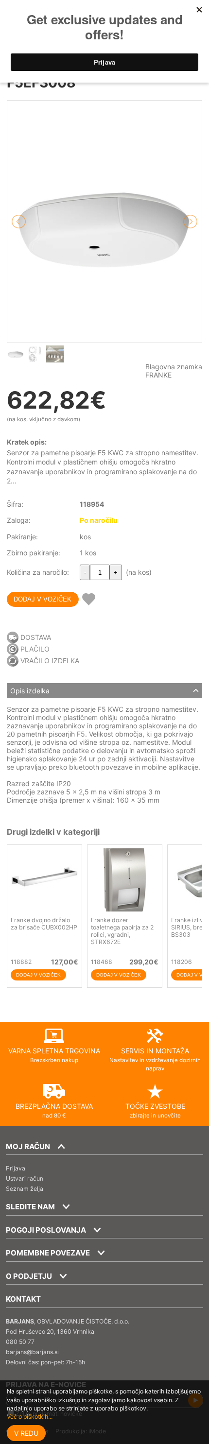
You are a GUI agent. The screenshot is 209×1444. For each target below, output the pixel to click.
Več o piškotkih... (29, 1416)
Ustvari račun (24, 1178)
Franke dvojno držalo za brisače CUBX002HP (44, 923)
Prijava (15, 1168)
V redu (26, 1433)
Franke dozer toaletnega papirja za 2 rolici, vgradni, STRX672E (122, 930)
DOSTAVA (35, 637)
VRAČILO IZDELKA (49, 660)
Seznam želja (24, 1188)
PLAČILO (35, 649)
